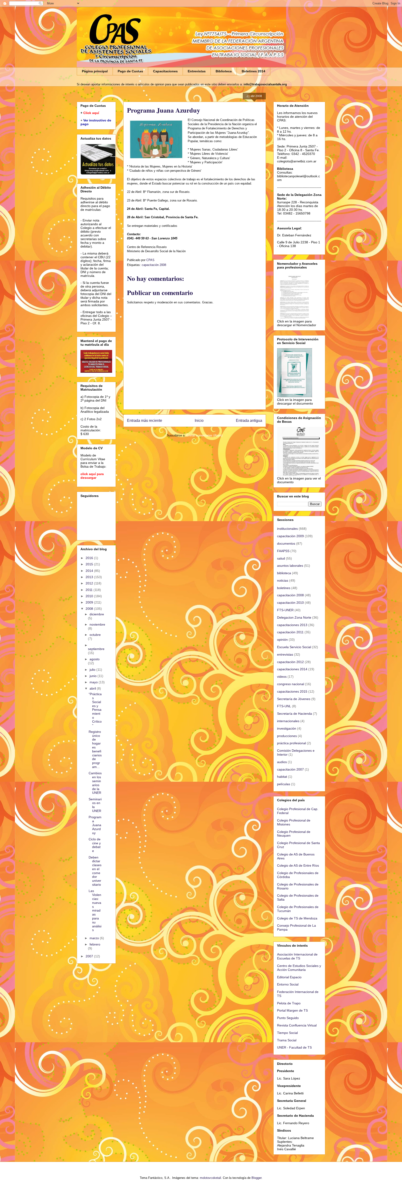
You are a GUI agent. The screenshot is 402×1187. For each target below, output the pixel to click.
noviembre (97, 624)
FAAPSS (283, 551)
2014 (90, 571)
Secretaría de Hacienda (294, 713)
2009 (90, 602)
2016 (90, 558)
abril (93, 688)
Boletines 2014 (253, 71)
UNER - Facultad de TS (294, 1047)
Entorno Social (287, 984)
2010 (90, 596)
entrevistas (285, 654)
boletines (283, 588)
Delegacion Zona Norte (294, 617)
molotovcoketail (210, 1178)
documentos (286, 543)
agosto (95, 659)
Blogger (256, 1178)
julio (93, 669)
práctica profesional (291, 743)
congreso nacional (290, 684)
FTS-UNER (285, 610)
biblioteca (284, 573)
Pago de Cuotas (130, 71)
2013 (90, 577)
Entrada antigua (249, 420)
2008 (90, 608)
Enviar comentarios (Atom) (204, 435)
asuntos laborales (290, 565)
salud (281, 558)
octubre (95, 635)
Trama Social (286, 1040)
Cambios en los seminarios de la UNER (95, 783)
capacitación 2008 (154, 265)
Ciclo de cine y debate (95, 845)
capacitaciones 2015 (292, 691)
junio (93, 676)
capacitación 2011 (290, 632)
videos (282, 676)
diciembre (97, 614)
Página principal (95, 71)
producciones (287, 736)
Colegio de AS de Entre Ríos (298, 865)
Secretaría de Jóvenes (293, 699)
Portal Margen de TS (292, 1010)
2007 (90, 956)
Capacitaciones (165, 71)
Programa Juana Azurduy (95, 825)
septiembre (96, 649)
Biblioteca (224, 71)
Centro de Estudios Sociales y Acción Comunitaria (299, 968)
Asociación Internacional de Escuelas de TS (297, 956)
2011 (90, 590)
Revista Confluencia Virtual (297, 1025)
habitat (282, 776)
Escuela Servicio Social (294, 647)
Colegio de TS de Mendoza (297, 918)
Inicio (199, 420)
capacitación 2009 (290, 536)
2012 (90, 583)
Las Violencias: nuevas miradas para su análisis (95, 910)
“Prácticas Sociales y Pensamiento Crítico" (95, 709)
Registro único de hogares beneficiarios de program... (95, 749)
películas (283, 784)
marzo (95, 938)
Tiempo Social (287, 1033)
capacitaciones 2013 (292, 625)
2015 (90, 564)
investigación (286, 728)
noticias (282, 580)
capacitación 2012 (290, 662)
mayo (94, 682)
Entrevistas (197, 71)
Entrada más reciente (144, 420)
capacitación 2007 (290, 769)
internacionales (288, 721)
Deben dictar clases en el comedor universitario (95, 871)
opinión (282, 639)
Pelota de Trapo (289, 1003)
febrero (95, 944)
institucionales (287, 528)
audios (282, 762)
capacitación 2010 (290, 602)
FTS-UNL (284, 706)
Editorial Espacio (289, 977)
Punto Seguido (288, 1018)
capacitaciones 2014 (292, 669)
